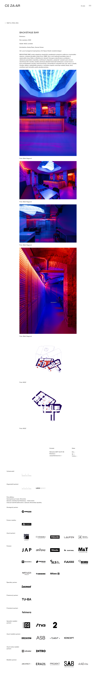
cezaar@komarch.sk (55, 455)
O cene (83, 6)
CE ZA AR (12, 5)
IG (73, 454)
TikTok (74, 456)
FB (73, 452)
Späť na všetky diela (12, 23)
